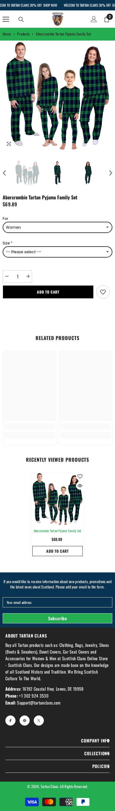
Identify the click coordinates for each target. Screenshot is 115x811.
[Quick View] (80, 486)
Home (7, 34)
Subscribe (57, 618)
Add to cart (48, 292)
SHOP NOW (50, 5)
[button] (4, 173)
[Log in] (94, 19)
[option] (57, 95)
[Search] (21, 19)
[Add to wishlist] (103, 292)
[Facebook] (10, 720)
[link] (29, 426)
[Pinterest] (25, 720)
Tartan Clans (49, 786)
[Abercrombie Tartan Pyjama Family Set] (57, 498)
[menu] (6, 19)
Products (23, 34)
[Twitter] (39, 720)
